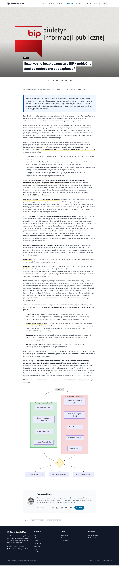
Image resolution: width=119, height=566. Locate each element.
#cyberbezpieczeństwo (54, 520)
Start (44, 3)
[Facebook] (52, 80)
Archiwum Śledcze (94, 538)
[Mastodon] (66, 80)
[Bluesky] (70, 80)
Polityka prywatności (107, 560)
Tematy (95, 3)
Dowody (88, 3)
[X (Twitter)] (48, 80)
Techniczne (69, 3)
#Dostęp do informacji (37, 520)
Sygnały (59, 3)
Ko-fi (80, 507)
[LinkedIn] (57, 80)
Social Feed (64, 541)
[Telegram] (61, 80)
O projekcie (64, 535)
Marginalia (79, 3)
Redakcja (64, 538)
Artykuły (51, 3)
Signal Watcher (93, 535)
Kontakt (91, 560)
